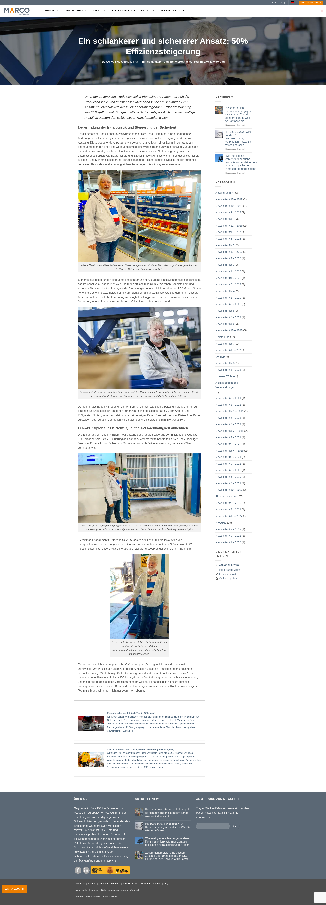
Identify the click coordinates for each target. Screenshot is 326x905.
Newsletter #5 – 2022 (228, 317)
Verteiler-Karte (130, 883)
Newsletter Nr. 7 (225, 343)
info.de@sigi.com (229, 569)
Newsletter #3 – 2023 (228, 238)
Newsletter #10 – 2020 (229, 330)
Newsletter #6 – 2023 (228, 284)
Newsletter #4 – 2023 (228, 258)
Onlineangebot (227, 578)
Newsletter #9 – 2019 (228, 529)
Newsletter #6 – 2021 (228, 483)
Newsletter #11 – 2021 (228, 232)
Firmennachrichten (226, 496)
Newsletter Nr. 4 (225, 291)
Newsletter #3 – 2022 (228, 304)
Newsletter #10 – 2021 (229, 205)
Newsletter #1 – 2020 (228, 271)
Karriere (273, 2)
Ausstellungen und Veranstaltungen (226, 385)
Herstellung (222, 337)
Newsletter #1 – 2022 (228, 278)
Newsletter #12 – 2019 (229, 225)
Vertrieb (220, 356)
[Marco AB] (17, 11)
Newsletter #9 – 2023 (228, 470)
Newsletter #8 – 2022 (228, 444)
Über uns (103, 883)
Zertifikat (115, 883)
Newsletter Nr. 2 (225, 245)
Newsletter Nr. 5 (225, 310)
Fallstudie (148, 10)
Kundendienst (227, 574)
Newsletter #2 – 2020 (228, 297)
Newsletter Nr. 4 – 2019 (229, 450)
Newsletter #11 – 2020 (228, 350)
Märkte (97, 10)
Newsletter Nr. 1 (225, 219)
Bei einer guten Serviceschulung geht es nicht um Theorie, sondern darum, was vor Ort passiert (238, 114)
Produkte (220, 522)
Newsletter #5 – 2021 (228, 457)
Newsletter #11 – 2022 (228, 516)
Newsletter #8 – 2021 (228, 509)
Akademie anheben (150, 883)
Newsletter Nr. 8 (225, 363)
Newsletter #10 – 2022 (229, 489)
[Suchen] (322, 11)
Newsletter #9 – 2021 (228, 535)
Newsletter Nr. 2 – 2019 (229, 430)
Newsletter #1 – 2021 (228, 369)
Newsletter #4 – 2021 (228, 437)
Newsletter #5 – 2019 (228, 476)
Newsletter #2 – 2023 (228, 212)
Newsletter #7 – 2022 (228, 424)
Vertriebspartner (123, 10)
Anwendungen (74, 10)
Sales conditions (110, 890)
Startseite (107, 61)
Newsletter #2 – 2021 (228, 398)
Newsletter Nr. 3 (225, 264)
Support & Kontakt (173, 10)
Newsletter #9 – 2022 (228, 463)
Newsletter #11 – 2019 (228, 251)
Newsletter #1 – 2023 (228, 542)
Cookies (94, 890)
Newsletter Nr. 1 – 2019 (229, 411)
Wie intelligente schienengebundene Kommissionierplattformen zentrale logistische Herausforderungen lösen (241, 162)
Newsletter (79, 883)
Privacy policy (81, 890)
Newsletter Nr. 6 (225, 323)
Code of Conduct (130, 890)
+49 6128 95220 (229, 565)
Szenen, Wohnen (225, 376)
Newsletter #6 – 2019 (228, 502)
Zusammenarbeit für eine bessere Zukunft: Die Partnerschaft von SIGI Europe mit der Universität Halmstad (167, 856)
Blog (283, 2)
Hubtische (49, 10)
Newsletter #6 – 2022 (228, 404)
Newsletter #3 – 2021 (228, 417)
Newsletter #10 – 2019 (229, 199)
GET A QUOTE (14, 888)
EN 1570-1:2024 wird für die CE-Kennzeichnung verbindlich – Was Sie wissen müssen (238, 138)
